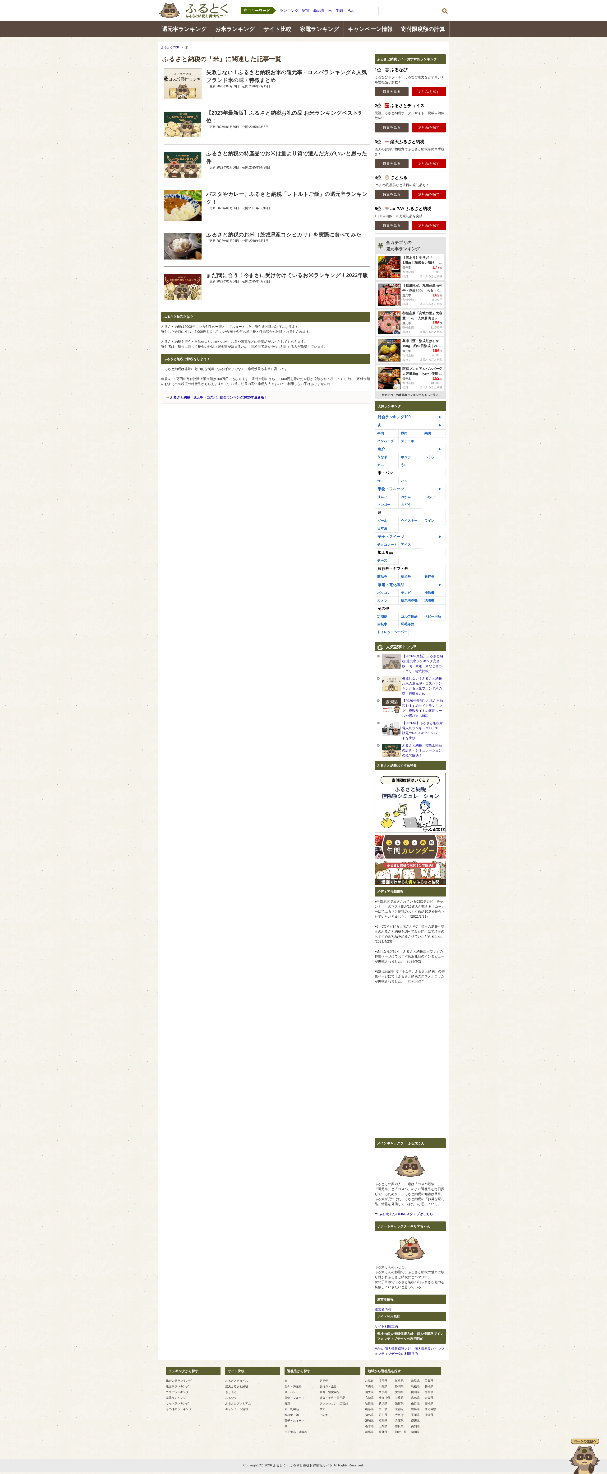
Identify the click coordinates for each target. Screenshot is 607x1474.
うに (404, 465)
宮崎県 (429, 1403)
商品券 (319, 11)
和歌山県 (400, 1432)
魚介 (381, 449)
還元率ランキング (184, 29)
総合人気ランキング (179, 1380)
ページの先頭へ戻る (584, 1456)
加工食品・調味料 (296, 1432)
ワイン (429, 520)
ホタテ (406, 457)
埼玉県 (383, 1380)
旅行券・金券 (328, 1386)
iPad (350, 11)
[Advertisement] (201, 439)
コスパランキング (177, 1392)
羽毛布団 (407, 624)
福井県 (383, 1420)
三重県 (399, 1397)
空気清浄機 (409, 600)
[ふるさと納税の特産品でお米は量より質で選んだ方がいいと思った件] (183, 177)
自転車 (382, 624)
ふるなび (231, 1397)
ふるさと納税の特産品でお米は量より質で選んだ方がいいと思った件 (286, 157)
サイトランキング (177, 1403)
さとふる (231, 1392)
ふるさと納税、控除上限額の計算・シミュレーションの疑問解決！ (422, 750)
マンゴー (384, 505)
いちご (429, 497)
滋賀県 (399, 1403)
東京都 (383, 1392)
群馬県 (369, 1432)
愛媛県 (415, 1420)
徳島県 (415, 1409)
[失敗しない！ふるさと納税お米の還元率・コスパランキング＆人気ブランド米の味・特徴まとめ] (183, 96)
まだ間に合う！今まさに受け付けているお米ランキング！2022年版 (287, 275)
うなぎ (382, 457)
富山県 (383, 1409)
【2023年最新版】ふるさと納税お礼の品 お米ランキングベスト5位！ (283, 117)
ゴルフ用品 (409, 616)
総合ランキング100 (394, 417)
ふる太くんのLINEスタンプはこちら (406, 1214)
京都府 (399, 1409)
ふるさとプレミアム (238, 1403)
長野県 (383, 1432)
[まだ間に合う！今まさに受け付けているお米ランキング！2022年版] (183, 299)
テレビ (406, 593)
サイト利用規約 (386, 1326)
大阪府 (399, 1415)
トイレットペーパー (392, 632)
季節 (322, 1409)
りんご (382, 497)
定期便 (382, 616)
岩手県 (369, 1392)
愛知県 (399, 1392)
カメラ (382, 600)
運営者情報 (383, 1309)
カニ (380, 465)
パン (404, 481)
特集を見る (391, 91)
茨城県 (369, 1420)
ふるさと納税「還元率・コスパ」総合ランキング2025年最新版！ (218, 397)
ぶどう (406, 505)
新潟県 (383, 1403)
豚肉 (404, 433)
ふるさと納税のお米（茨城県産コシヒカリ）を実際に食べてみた (284, 235)
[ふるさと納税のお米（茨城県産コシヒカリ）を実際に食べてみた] (183, 259)
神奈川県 (384, 1397)
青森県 (369, 1386)
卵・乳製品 (292, 1409)
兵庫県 (399, 1420)
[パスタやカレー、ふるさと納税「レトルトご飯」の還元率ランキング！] (183, 218)
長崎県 (429, 1386)
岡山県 (415, 1392)
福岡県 (415, 1432)
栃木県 (369, 1426)
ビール (382, 520)
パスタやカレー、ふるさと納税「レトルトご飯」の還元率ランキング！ (287, 198)
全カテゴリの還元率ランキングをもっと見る (410, 395)
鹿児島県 (430, 1409)
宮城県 (369, 1397)
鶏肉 (427, 433)
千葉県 (383, 1386)
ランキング (289, 11)
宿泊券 (406, 576)
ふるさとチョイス (236, 1380)
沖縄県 (429, 1415)
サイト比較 (277, 29)
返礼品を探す (429, 91)
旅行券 (429, 576)
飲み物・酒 (292, 1415)
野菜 (287, 1403)
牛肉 (339, 11)
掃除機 (429, 593)
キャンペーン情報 (370, 29)
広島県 (415, 1397)
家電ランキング (319, 29)
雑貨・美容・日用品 (332, 1397)
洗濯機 (429, 600)
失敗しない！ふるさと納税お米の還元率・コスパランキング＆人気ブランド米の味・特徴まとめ (286, 76)
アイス (406, 544)
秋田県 (369, 1403)
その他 (324, 1415)
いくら (429, 457)
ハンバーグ (385, 441)
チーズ (382, 560)
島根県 (415, 1386)
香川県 (415, 1415)
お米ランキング (235, 29)
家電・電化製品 (391, 585)
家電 (306, 11)
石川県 (383, 1415)
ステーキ (407, 441)
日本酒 (382, 528)
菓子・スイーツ (391, 537)
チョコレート (387, 544)
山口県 (415, 1403)
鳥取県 (415, 1380)
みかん (406, 497)
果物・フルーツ (391, 489)
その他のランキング (179, 1409)
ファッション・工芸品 (334, 1403)
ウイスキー (409, 520)
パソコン (384, 593)
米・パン (290, 1392)
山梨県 (383, 1426)
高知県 (415, 1426)
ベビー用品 (432, 616)
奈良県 (399, 1426)
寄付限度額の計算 (423, 29)
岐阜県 (399, 1380)
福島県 (369, 1415)
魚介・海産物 (293, 1386)
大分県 (429, 1397)
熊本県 (429, 1392)
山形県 (369, 1409)
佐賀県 (429, 1380)
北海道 (369, 1380)
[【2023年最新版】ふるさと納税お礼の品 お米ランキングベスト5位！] (183, 137)
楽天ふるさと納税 (236, 1386)
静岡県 (399, 1386)
